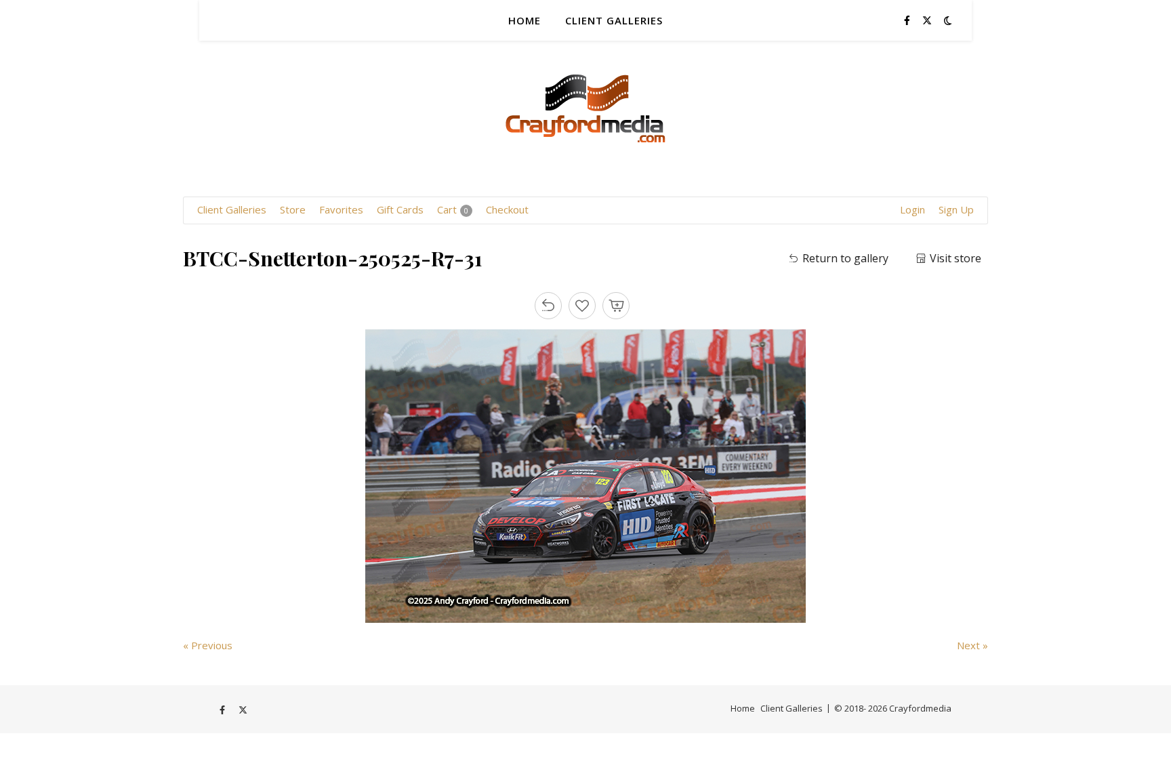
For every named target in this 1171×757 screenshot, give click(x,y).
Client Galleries (614, 20)
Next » (972, 645)
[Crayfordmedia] (585, 91)
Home (524, 20)
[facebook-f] (908, 20)
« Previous (207, 645)
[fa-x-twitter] (927, 20)
